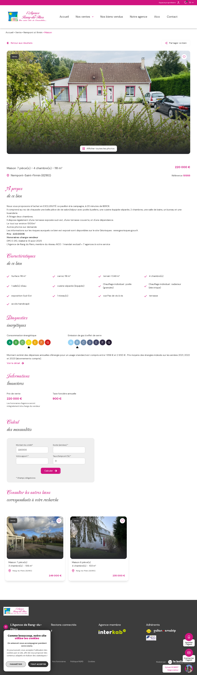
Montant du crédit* (24, 445)
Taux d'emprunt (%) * (62, 456)
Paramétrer (16, 664)
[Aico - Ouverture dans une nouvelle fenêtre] (151, 637)
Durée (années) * (60, 445)
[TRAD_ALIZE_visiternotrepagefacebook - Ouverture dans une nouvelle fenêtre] (51, 631)
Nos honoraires (59, 661)
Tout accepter (38, 664)
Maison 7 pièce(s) (20, 564)
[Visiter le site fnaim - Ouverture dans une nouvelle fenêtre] (148, 631)
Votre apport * (22, 456)
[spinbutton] (69, 461)
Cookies (91, 661)
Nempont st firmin (33, 32)
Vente (18, 32)
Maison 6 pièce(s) (84, 564)
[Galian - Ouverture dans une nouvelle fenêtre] (165, 631)
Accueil (9, 32)
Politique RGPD (76, 661)
